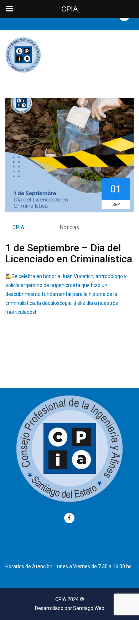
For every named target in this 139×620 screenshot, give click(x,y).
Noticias (69, 227)
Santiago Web (88, 608)
